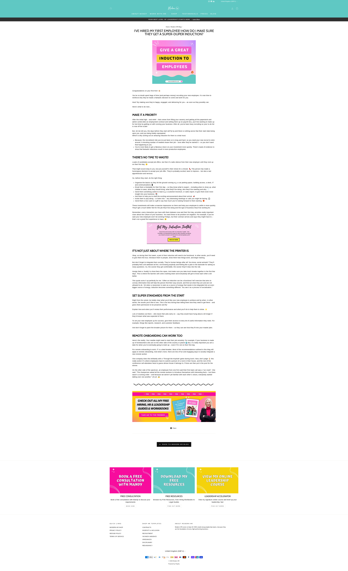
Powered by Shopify (174, 564)
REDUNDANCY (147, 545)
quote (138, 281)
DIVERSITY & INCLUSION (150, 530)
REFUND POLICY (115, 533)
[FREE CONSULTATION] (130, 480)
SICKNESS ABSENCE (149, 536)
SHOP (174, 14)
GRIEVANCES (147, 539)
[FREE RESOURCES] (174, 480)
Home (168, 27)
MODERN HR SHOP (116, 527)
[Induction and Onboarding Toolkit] (174, 233)
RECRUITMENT (147, 533)
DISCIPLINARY (147, 542)
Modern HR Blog (176, 27)
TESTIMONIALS (190, 14)
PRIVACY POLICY (115, 530)
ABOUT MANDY (139, 14)
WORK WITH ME (158, 14)
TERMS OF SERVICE (117, 536)
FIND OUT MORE (174, 506)
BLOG (213, 14)
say (178, 314)
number (153, 142)
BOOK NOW (130, 506)
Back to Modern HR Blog (175, 444)
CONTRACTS (146, 527)
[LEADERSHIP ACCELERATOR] (217, 480)
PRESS (204, 14)
